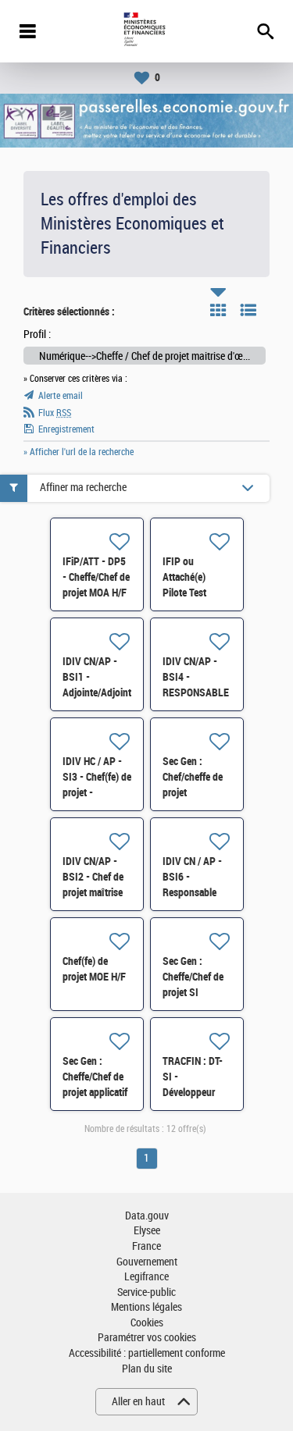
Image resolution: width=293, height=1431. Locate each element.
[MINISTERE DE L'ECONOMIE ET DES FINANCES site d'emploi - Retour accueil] (146, 31)
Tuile (218, 310)
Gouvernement (146, 1262)
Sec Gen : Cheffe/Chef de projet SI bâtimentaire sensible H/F (193, 992)
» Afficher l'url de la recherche (78, 452)
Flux (54, 413)
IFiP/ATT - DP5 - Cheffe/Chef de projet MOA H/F (96, 577)
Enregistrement (66, 429)
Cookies (146, 1323)
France (146, 1246)
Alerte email (60, 395)
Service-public (146, 1292)
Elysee (147, 1230)
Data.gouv (147, 1216)
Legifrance (146, 1276)
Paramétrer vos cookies (147, 1337)
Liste (248, 310)
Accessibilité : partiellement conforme (147, 1353)
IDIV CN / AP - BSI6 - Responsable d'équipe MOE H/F (192, 892)
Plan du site (147, 1369)
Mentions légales (146, 1307)
